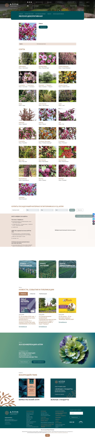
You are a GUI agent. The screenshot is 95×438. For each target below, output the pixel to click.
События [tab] (32, 293)
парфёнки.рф (15, 227)
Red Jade (21, 160)
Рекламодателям (29, 425)
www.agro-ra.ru (16, 238)
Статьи (56, 421)
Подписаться (74, 417)
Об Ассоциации (35, 5)
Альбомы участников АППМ (60, 424)
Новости (57, 419)
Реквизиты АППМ (29, 416)
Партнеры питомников (45, 414)
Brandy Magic (43, 66)
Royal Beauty (23, 178)
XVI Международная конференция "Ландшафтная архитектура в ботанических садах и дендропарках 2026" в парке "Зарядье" (47, 320)
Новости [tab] (23, 293)
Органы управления (29, 414)
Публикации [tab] (43, 293)
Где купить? (43, 27)
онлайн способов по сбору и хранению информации (57, 432)
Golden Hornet (63, 85)
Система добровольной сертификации (61, 413)
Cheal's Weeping (63, 66)
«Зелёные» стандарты (60, 415)
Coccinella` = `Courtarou (26, 85)
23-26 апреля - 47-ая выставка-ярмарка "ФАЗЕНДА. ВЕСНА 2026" (66, 318)
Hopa (20, 103)
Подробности (23, 326)
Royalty (41, 178)
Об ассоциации (30, 411)
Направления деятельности (31, 421)
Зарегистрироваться (38, 361)
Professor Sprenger (44, 141)
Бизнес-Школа (86, 5)
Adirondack (22, 66)
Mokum (41, 122)
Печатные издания (60, 5)
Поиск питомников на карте (45, 415)
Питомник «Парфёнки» (17, 219)
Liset (60, 103)
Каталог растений (59, 411)
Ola (60, 122)
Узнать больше (24, 361)
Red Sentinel (62, 160)
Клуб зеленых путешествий (47, 424)
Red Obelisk (42, 160)
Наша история (28, 419)
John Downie (42, 103)
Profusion (61, 141)
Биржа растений (73, 5)
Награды (27, 424)
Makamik (21, 122)
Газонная (21, 197)
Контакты (28, 415)
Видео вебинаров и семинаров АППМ (47, 422)
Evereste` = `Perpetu (45, 85)
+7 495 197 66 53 (7, 422)
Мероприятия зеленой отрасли (46, 426)
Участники (43, 417)
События (56, 427)
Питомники (47, 5)
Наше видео (58, 417)
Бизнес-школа (44, 420)
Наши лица (28, 420)
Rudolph (61, 178)
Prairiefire (22, 141)
